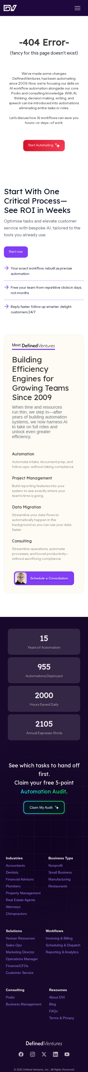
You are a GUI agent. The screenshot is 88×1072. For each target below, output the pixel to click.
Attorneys (13, 907)
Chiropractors (16, 914)
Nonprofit (55, 865)
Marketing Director (20, 952)
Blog (52, 1004)
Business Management (23, 1004)
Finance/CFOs (17, 966)
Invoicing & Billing (59, 938)
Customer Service (19, 973)
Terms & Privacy (61, 1018)
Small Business (60, 872)
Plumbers (13, 886)
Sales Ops (14, 945)
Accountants (15, 865)
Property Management (23, 893)
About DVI (57, 997)
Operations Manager (22, 959)
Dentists (12, 872)
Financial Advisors (20, 879)
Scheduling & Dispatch (63, 945)
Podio (10, 997)
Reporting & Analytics (62, 952)
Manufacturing (59, 879)
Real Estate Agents (20, 900)
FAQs (53, 1011)
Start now (16, 251)
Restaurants (57, 886)
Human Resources (20, 938)
